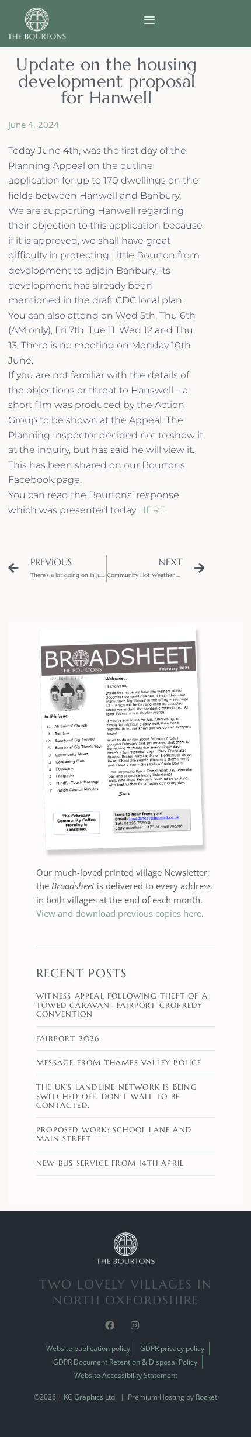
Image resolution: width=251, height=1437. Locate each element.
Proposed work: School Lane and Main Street (113, 1134)
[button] (149, 20)
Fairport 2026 (68, 1039)
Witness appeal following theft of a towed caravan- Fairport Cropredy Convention (122, 1005)
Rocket (206, 1397)
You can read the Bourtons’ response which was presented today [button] (93, 502)
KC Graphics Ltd (89, 1397)
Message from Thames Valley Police (119, 1063)
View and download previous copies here (118, 913)
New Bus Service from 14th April (110, 1163)
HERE (152, 510)
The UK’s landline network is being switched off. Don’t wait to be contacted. (116, 1096)
